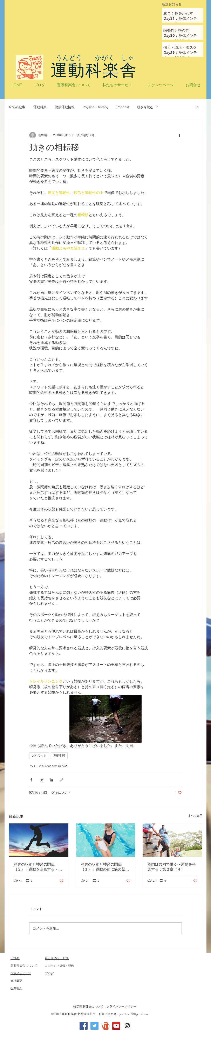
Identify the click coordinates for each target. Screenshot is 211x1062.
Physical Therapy (95, 107)
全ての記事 (17, 107)
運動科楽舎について (24, 965)
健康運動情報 (65, 107)
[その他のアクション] (179, 135)
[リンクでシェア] (61, 780)
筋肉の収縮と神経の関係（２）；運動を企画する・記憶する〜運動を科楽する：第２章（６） (38, 867)
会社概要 (16, 981)
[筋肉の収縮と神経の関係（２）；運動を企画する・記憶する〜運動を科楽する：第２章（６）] (38, 840)
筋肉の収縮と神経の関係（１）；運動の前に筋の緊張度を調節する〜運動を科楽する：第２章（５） (105, 867)
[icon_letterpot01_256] (105, 1026)
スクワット (39, 755)
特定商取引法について (88, 1006)
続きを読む (145, 107)
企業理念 (16, 988)
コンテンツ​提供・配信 (59, 966)
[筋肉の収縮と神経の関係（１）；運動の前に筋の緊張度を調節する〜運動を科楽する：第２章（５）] (105, 840)
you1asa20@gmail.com (135, 1014)
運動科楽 (40, 107)
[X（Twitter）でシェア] (41, 780)
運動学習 (59, 755)
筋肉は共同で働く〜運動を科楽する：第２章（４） (172, 867)
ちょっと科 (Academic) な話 (48, 766)
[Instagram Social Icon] (127, 1026)
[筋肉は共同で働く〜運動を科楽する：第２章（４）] (172, 840)
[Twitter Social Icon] (94, 1026)
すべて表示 (195, 815)
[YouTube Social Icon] (116, 1026)
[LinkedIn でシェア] (51, 780)
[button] (197, 107)
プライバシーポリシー (121, 1006)
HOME (15, 958)
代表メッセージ (21, 973)
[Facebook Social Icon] (84, 1026)
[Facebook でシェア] (31, 780)
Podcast (123, 107)
